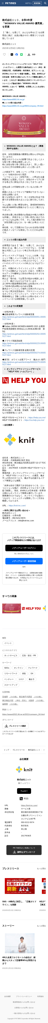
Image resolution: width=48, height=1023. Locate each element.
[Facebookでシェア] (17, 54)
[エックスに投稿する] (12, 54)
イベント (8, 643)
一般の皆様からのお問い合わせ (24, 1013)
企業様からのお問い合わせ (24, 1007)
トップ (6, 750)
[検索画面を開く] (45, 3)
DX (32, 673)
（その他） (13, 697)
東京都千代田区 (25, 697)
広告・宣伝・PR (29, 655)
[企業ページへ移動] (24, 770)
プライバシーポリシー (24, 996)
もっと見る (41, 868)
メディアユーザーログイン (24, 548)
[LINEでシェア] (21, 54)
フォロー (24, 791)
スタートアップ (10, 685)
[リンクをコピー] (34, 54)
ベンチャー (9, 679)
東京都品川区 (7, 700)
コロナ (21, 679)
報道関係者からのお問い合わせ (24, 1002)
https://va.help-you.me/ (34, 420)
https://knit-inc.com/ (18, 505)
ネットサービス (10, 655)
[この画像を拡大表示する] (11, 608)
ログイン (28, 3)
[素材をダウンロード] (29, 54)
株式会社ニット (34, 750)
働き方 (31, 679)
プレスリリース (19, 750)
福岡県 (5, 704)
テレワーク (32, 668)
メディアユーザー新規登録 (24, 561)
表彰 (24, 673)
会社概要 (7, 996)
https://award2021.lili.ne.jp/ (13, 99)
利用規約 (40, 996)
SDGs (6, 668)
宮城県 (5, 697)
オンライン (18, 668)
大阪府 (31, 700)
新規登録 (37, 3)
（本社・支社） (21, 700)
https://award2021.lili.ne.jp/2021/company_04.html (22, 106)
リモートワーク (10, 673)
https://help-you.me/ (37, 417)
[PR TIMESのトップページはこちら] (10, 3)
